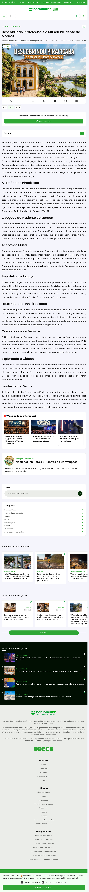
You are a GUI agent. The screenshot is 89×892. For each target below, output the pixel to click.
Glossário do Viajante (51, 2)
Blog (22, 2)
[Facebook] (36, 751)
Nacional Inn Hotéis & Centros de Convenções (20, 41)
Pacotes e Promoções (43, 824)
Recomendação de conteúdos (55, 882)
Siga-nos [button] (81, 2)
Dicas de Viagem (10, 510)
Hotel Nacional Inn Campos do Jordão (43, 859)
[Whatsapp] (51, 751)
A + (4, 107)
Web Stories (33, 2)
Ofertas (44, 780)
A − (11, 107)
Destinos (43, 773)
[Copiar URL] (76, 101)
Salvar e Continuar (43, 888)
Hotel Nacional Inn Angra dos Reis (43, 851)
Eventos (7, 526)
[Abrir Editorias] (12, 16)
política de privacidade (70, 878)
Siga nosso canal (45, 121)
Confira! (23, 471)
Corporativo (9, 529)
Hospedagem (9, 522)
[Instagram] (40, 751)
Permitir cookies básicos (32, 882)
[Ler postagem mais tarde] (84, 26)
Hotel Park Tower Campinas (43, 843)
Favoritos (68, 2)
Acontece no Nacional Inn (14, 532)
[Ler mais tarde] (30, 554)
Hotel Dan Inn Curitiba (43, 835)
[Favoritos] (77, 16)
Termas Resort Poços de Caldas (43, 855)
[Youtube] (47, 751)
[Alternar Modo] (18, 107)
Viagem (7, 516)
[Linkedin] (43, 751)
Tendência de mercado (11, 27)
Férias (6, 519)
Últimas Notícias (9, 2)
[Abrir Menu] (4, 16)
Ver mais (44, 633)
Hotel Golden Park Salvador (43, 847)
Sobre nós (44, 769)
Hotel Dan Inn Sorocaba (44, 839)
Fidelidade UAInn (43, 776)
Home (43, 765)
